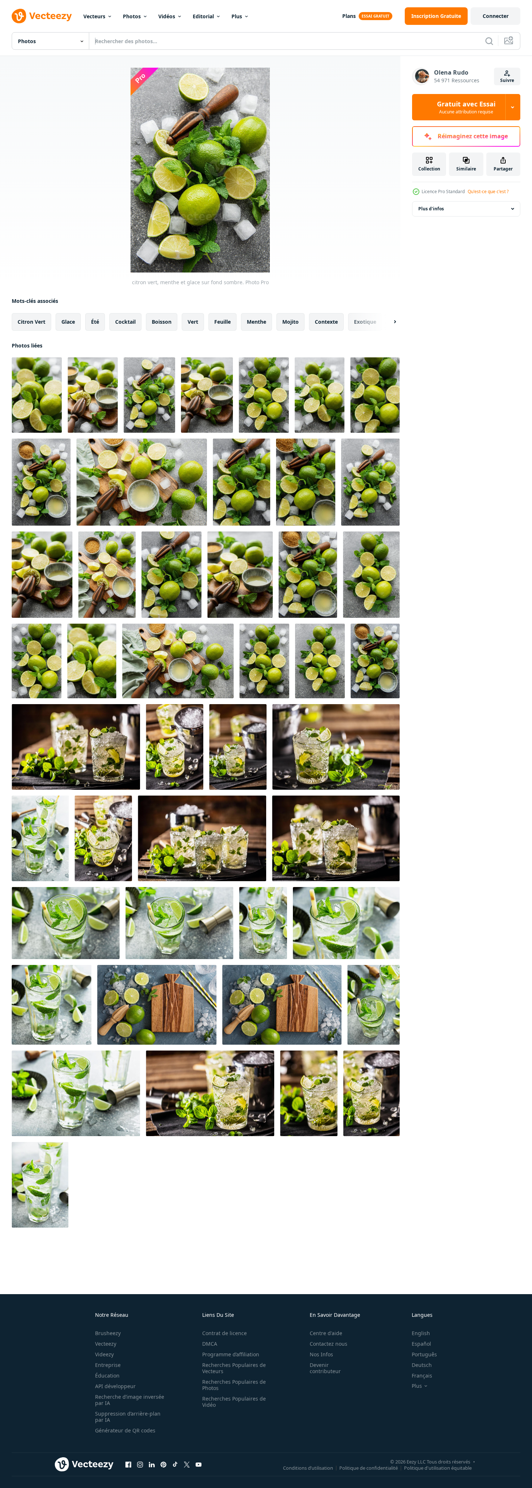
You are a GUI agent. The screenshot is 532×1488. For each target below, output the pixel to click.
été (95, 321)
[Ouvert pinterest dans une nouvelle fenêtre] (163, 1464)
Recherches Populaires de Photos (234, 1384)
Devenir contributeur (325, 1368)
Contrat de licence (224, 1333)
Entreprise (108, 1364)
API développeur (115, 1386)
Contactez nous (328, 1343)
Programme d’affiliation (230, 1354)
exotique (365, 321)
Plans (349, 15)
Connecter (496, 15)
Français (422, 1375)
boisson (161, 321)
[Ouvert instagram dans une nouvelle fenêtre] (140, 1464)
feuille (222, 321)
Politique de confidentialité (368, 1467)
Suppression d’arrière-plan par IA (128, 1416)
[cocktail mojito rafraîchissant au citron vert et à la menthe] (40, 838)
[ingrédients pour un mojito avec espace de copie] (156, 1005)
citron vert (31, 321)
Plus (236, 16)
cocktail (125, 321)
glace (68, 321)
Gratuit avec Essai (466, 107)
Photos (132, 16)
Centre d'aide (326, 1333)
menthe (256, 321)
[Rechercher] (489, 41)
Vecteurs (94, 16)
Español (421, 1343)
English (421, 1333)
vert (193, 321)
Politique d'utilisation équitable (438, 1467)
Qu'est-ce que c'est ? (488, 191)
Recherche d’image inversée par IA (129, 1399)
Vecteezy (105, 1343)
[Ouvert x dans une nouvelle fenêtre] (187, 1464)
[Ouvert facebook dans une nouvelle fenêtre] (128, 1464)
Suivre (507, 80)
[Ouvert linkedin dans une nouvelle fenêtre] (152, 1464)
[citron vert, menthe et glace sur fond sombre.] (93, 395)
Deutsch (422, 1364)
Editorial (203, 16)
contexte (326, 321)
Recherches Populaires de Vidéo (234, 1401)
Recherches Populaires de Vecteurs (234, 1368)
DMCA (209, 1343)
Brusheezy (108, 1333)
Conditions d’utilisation (308, 1467)
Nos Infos (321, 1354)
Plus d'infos (431, 209)
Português (424, 1354)
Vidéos (166, 16)
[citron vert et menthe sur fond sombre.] (37, 395)
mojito (290, 321)
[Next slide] (388, 322)
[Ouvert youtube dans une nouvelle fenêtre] (198, 1464)
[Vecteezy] (42, 16)
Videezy (104, 1354)
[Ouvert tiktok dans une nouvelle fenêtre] (175, 1464)
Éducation (107, 1375)
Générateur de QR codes (125, 1430)
